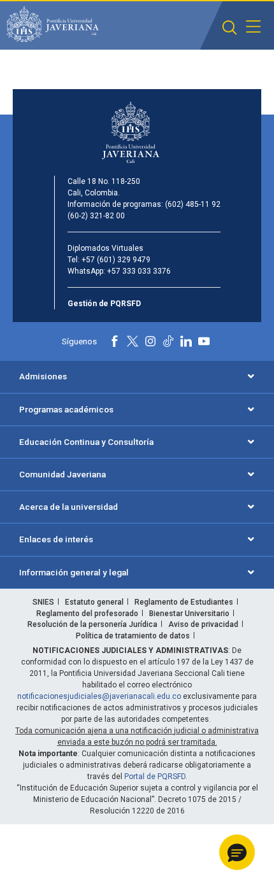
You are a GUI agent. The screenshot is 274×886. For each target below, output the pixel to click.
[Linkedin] (186, 341)
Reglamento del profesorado (87, 613)
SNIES (43, 602)
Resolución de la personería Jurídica (92, 624)
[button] (229, 27)
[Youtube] (204, 341)
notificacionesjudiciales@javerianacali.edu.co (99, 696)
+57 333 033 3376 (139, 271)
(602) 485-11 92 (192, 204)
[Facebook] (114, 341)
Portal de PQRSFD (154, 776)
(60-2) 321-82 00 (96, 215)
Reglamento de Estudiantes (183, 602)
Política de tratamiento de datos (133, 635)
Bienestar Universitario (189, 613)
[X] (132, 341)
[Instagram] (150, 341)
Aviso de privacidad (203, 624)
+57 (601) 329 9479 (116, 259)
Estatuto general (94, 602)
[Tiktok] (168, 341)
